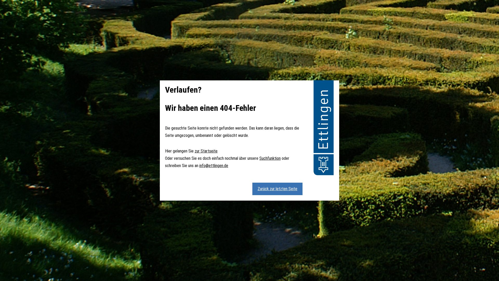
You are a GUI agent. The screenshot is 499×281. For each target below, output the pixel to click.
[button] (323, 128)
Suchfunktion (270, 158)
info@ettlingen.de (213, 165)
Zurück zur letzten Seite (277, 188)
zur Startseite (206, 151)
